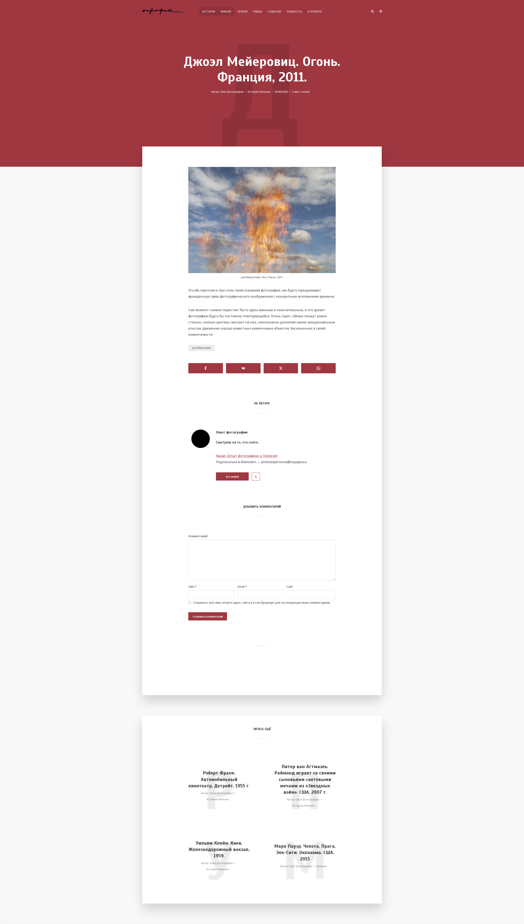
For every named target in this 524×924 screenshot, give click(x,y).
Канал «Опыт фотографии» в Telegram (247, 456)
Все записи (232, 476)
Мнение (226, 11)
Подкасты (294, 11)
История (208, 11)
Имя (192, 586)
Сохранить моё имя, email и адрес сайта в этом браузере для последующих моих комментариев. (262, 602)
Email (242, 586)
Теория (242, 11)
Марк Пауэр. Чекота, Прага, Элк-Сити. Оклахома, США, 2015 (305, 852)
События (274, 11)
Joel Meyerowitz (201, 348)
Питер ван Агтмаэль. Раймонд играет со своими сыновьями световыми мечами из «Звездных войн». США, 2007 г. (305, 779)
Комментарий (198, 536)
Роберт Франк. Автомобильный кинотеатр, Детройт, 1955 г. (219, 779)
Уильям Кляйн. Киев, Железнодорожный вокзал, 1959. (219, 849)
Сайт (290, 586)
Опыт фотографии (232, 91)
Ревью (257, 11)
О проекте (314, 11)
